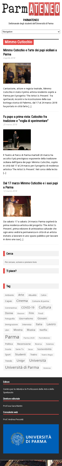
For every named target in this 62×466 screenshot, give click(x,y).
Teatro (33, 354)
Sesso (30, 349)
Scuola (8, 349)
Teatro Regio (47, 354)
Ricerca (38, 344)
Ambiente (9, 295)
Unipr (21, 360)
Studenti (20, 354)
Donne (9, 313)
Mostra (18, 330)
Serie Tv (20, 349)
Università (37, 360)
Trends (8, 360)
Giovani (42, 318)
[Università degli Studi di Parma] (31, 438)
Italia (39, 324)
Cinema (22, 301)
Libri (7, 330)
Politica (9, 343)
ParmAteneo (44, 338)
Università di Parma (22, 367)
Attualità (32, 295)
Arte (21, 295)
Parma (12, 337)
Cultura (45, 307)
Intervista (26, 324)
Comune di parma (40, 301)
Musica (31, 330)
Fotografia (10, 318)
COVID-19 (27, 307)
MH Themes (34, 461)
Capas (8, 301)
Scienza (50, 344)
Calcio (43, 295)
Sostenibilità (44, 349)
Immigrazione (11, 324)
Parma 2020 (29, 338)
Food (40, 313)
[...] (29, 106)
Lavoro (51, 324)
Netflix (43, 329)
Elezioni (20, 313)
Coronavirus (11, 307)
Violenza (47, 368)
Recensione (24, 343)
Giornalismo (26, 318)
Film (31, 313)
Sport (8, 354)
